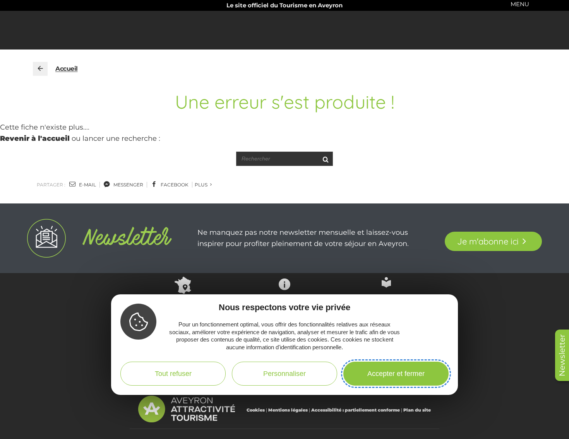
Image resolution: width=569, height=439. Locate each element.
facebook (174, 185)
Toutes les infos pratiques (284, 303)
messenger (127, 185)
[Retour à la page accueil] (40, 69)
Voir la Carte (183, 301)
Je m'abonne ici (488, 241)
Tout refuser (173, 374)
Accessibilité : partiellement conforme (355, 410)
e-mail (87, 185)
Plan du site (417, 410)
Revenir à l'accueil (35, 138)
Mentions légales (288, 410)
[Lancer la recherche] (325, 159)
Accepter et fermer (396, 374)
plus (202, 185)
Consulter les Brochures (386, 300)
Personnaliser (284, 374)
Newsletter (562, 355)
